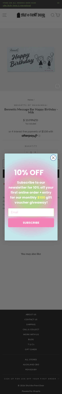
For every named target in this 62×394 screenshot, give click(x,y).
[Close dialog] (53, 158)
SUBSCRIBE (31, 223)
